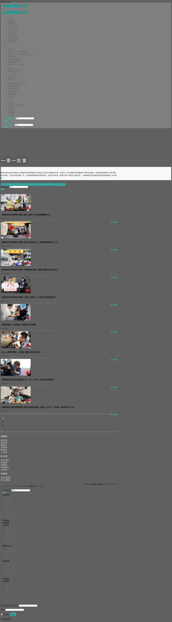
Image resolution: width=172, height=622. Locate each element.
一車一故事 (12, 74)
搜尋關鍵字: (10, 118)
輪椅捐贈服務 (13, 38)
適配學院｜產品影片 (16, 69)
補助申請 (11, 77)
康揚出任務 (12, 57)
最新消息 (11, 49)
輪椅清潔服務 (13, 89)
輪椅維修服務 (13, 86)
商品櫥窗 (9, 18)
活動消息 (9, 46)
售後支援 (9, 81)
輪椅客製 (9, 45)
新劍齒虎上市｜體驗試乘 (17, 52)
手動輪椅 (11, 20)
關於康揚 (9, 100)
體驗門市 (4, 445)
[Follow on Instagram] (7, 483)
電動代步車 (12, 26)
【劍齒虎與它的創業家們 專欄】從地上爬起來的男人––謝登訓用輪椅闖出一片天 (29, 242)
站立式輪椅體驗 (14, 59)
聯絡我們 (11, 97)
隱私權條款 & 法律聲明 (96, 484)
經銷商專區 (12, 94)
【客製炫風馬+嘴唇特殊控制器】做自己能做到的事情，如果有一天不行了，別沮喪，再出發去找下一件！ (38, 407)
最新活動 (4, 442)
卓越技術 (11, 110)
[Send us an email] (11, 483)
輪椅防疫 (11, 79)
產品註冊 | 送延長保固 (16, 84)
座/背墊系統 (12, 28)
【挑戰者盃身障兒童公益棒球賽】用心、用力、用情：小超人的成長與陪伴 (27, 379)
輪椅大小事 (10, 66)
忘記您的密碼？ (6, 619)
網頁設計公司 (33, 486)
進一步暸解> (114, 222)
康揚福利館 (12, 41)
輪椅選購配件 (13, 36)
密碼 (3, 610)
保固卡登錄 (5, 460)
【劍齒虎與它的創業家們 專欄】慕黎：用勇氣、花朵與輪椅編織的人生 (26, 215)
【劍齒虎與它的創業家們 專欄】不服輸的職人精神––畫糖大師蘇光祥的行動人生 (29, 269)
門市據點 (9, 98)
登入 (13, 614)
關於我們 (4, 440)
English (86, 484)
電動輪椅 (11, 23)
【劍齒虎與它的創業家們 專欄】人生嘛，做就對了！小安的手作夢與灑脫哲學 (28, 297)
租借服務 (9, 43)
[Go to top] (44, 486)
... (3, 424)
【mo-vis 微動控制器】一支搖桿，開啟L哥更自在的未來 (21, 352)
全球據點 (11, 113)
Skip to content (6, 1)
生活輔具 (11, 33)
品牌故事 (11, 103)
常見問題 (11, 91)
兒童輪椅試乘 (13, 62)
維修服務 (4, 462)
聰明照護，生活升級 (16, 65)
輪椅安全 (11, 108)
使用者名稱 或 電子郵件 (10, 605)
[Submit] (7, 121)
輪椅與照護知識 (14, 71)
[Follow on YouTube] (15, 483)
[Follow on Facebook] (3, 483)
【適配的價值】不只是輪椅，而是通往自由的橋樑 (18, 324)
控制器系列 (12, 31)
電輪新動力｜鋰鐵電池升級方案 (20, 54)
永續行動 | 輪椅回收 (15, 105)
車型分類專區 (5, 477)
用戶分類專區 (5, 480)
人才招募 (11, 116)
